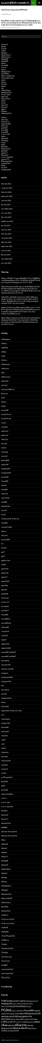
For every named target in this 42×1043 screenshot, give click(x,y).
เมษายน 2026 (6, 200)
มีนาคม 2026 (5, 205)
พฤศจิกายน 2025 (7, 221)
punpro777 (5, 159)
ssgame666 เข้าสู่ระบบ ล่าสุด (11, 711)
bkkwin (3, 402)
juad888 (4, 502)
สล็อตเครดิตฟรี (6, 898)
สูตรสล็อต (4, 907)
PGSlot (3, 565)
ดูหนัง (3, 145)
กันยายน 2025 (6, 230)
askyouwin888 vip (7, 389)
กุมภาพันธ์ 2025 (6, 259)
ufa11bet (4, 736)
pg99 (3, 556)
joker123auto (28, 1004)
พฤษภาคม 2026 (6, 196)
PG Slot (4, 548)
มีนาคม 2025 (5, 255)
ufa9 (2, 744)
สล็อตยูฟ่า (4, 890)
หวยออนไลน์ (5, 163)
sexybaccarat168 (7, 669)
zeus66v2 (4, 769)
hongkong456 (6, 170)
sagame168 (5, 644)
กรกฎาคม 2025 (6, 238)
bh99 (3, 398)
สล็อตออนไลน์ (6, 113)
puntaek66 (5, 606)
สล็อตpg (4, 877)
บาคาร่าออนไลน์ (7, 157)
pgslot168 (4, 569)
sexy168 (23, 1013)
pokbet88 (4, 594)
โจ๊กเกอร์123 (5, 99)
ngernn (3, 531)
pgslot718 (4, 573)
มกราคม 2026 (6, 213)
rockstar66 (5, 631)
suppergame (5, 719)
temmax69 (5, 731)
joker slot (4, 97)
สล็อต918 (4, 865)
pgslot (3, 63)
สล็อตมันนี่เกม (6, 886)
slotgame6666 (6, 698)
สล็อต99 (4, 873)
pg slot (3, 82)
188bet (3, 352)
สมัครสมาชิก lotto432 (9, 832)
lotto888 (4, 523)
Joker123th (5, 498)
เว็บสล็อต (4, 953)
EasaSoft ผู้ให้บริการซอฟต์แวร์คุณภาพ (16, 3)
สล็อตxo (4, 111)
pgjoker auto (5, 560)
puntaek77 (5, 610)
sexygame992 (6, 681)
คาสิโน (3, 773)
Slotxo (3, 702)
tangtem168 (5, 723)
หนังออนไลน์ (5, 149)
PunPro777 (5, 602)
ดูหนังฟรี (4, 128)
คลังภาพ (3, 27)
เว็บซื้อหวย (5, 940)
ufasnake (4, 756)
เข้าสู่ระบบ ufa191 (7, 919)
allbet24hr (5, 381)
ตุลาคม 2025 (5, 225)
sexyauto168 (5, 665)
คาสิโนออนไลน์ (6, 777)
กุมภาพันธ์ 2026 (6, 209)
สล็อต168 (4, 844)
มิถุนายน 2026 (6, 192)
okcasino (4, 535)
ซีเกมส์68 (4, 781)
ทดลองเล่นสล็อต (7, 794)
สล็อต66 (4, 53)
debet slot (4, 431)
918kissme (5, 368)
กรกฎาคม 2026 (6, 188)
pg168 (3, 47)
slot (2, 88)
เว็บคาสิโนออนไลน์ (8, 936)
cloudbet (4, 427)
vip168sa (4, 765)
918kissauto (5, 364)
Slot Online (5, 690)
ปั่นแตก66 (4, 155)
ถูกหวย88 (4, 790)
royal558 (4, 635)
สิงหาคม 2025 (6, 234)
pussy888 (4, 65)
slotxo (3, 69)
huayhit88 (5, 477)
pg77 (3, 552)
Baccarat (4, 393)
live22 (3, 142)
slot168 (4, 694)
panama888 (5, 540)
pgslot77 (4, 153)
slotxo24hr (5, 706)
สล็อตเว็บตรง (6, 55)
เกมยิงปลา (5, 915)
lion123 (4, 510)
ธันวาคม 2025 (6, 217)
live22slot (21, 1006)
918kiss (4, 117)
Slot (2, 686)
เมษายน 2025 (6, 250)
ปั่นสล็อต (4, 811)
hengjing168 (5, 469)
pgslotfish (4, 585)
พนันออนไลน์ (6, 823)
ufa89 (3, 740)
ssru (2, 715)
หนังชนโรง (5, 122)
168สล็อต (4, 348)
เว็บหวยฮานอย (6, 957)
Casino (3, 423)
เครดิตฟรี (4, 928)
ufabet (3, 748)
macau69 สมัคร (6, 527)
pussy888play (6, 623)
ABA (3, 373)
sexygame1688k (7, 677)
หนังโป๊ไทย (5, 74)
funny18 (4, 456)
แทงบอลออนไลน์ (7, 969)
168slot (4, 343)
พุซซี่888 (4, 827)
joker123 (4, 44)
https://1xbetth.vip (7, 76)
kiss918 (4, 84)
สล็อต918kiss (6, 869)
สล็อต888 (4, 59)
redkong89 (5, 627)
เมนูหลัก (39, 3)
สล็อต (3, 101)
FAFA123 (4, 439)
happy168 (4, 464)
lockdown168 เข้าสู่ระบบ (10, 519)
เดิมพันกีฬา (5, 932)
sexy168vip (5, 660)
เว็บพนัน (4, 944)
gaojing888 (5, 460)
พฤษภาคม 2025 (6, 246)
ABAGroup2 (5, 377)
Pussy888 (4, 615)
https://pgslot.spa (7, 78)
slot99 (3, 51)
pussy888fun (5, 619)
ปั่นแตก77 (4, 819)
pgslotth (4, 590)
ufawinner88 (5, 761)
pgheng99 (4, 138)
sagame (4, 640)
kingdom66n (5, 506)
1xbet (3, 356)
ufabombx (5, 752)
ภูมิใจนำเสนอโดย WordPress (10, 1040)
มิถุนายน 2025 (6, 242)
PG (2, 544)
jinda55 (4, 49)
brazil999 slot (6, 414)
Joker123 (4, 494)
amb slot (4, 385)
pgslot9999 (5, 581)
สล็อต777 (4, 857)
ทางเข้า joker (6, 94)
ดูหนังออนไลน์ (6, 92)
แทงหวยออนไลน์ (7, 973)
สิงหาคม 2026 (6, 184)
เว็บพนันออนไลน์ (7, 948)
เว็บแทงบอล (5, 961)
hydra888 (4, 481)
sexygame (4, 673)
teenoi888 (5, 727)
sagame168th (6, 124)
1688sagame (5, 339)
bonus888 (4, 410)
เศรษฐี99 (4, 965)
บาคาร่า (4, 67)
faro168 (4, 168)
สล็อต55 (4, 848)
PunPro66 (5, 598)
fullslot (3, 448)
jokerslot (4, 107)
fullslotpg (4, 140)
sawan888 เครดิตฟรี (8, 652)
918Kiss (4, 360)
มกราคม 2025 (6, 263)
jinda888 (4, 489)
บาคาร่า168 (5, 134)
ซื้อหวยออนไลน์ (6, 161)
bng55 (3, 406)
